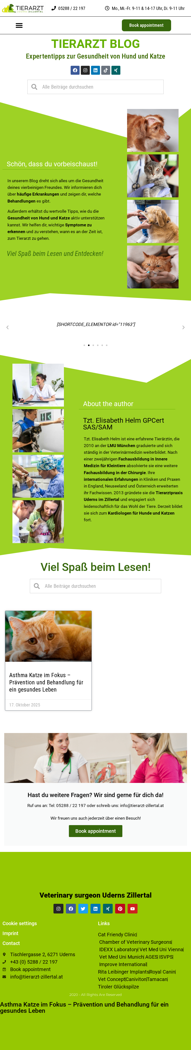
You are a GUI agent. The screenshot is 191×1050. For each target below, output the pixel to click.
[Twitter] (83, 909)
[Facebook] (75, 70)
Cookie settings (19, 923)
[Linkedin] (95, 70)
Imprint (10, 933)
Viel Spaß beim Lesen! (96, 567)
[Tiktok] (105, 70)
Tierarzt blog (95, 44)
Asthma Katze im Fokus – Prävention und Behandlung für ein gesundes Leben (46, 682)
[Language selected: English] (178, 1045)
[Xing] (115, 70)
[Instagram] (85, 70)
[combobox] (95, 87)
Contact (11, 943)
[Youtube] (133, 909)
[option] (178, 1046)
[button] (19, 25)
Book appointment (95, 831)
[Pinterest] (120, 909)
